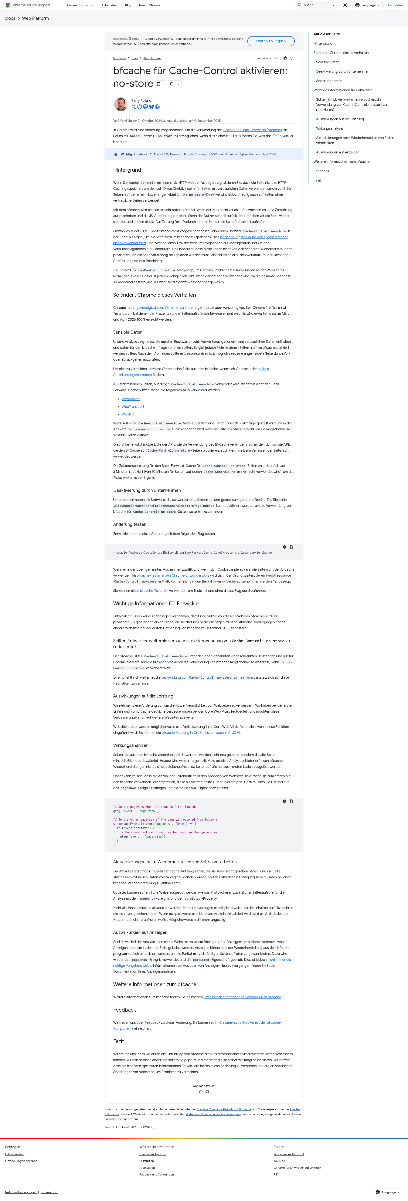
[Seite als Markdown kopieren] (172, 84)
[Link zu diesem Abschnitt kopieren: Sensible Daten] (147, 332)
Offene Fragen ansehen (21, 1161)
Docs (10, 18)
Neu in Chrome (149, 5)
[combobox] (316, 5)
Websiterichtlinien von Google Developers (213, 1114)
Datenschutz (49, 1192)
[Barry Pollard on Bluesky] (151, 108)
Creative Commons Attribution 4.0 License (224, 1109)
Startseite (119, 58)
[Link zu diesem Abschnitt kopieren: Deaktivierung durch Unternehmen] (185, 490)
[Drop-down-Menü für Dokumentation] (93, 5)
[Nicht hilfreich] (291, 58)
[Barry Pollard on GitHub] (139, 108)
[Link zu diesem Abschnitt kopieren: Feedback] (140, 1010)
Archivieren (147, 1168)
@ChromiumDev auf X (289, 1154)
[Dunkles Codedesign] (284, 547)
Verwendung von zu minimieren (207, 677)
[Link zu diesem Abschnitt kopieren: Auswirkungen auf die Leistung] (177, 696)
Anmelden (395, 5)
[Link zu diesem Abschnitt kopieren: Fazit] (128, 1041)
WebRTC (128, 414)
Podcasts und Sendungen (156, 1174)
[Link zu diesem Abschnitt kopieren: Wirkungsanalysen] (152, 745)
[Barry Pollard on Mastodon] (145, 108)
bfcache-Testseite (154, 591)
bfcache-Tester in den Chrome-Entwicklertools (173, 575)
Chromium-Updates (152, 1154)
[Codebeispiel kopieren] (291, 547)
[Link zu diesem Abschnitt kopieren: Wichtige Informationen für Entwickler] (205, 604)
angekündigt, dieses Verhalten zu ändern (164, 308)
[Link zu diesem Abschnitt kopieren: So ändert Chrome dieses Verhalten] (200, 295)
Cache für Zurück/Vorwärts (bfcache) (252, 130)
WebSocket (131, 399)
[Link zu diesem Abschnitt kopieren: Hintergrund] (145, 170)
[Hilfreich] (285, 58)
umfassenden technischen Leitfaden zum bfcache (242, 997)
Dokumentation (77, 5)
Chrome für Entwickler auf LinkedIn (297, 1168)
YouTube (279, 1161)
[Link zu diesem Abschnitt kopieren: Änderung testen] (150, 524)
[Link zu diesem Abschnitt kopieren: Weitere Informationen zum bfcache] (200, 984)
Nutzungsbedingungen (21, 1192)
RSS (276, 1174)
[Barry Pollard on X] (133, 108)
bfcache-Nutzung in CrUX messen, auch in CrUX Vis (201, 733)
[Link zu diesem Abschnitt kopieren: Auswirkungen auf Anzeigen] (171, 932)
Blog (128, 5)
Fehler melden (14, 1154)
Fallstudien (110, 5)
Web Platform (35, 18)
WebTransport (133, 407)
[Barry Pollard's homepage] (157, 108)
